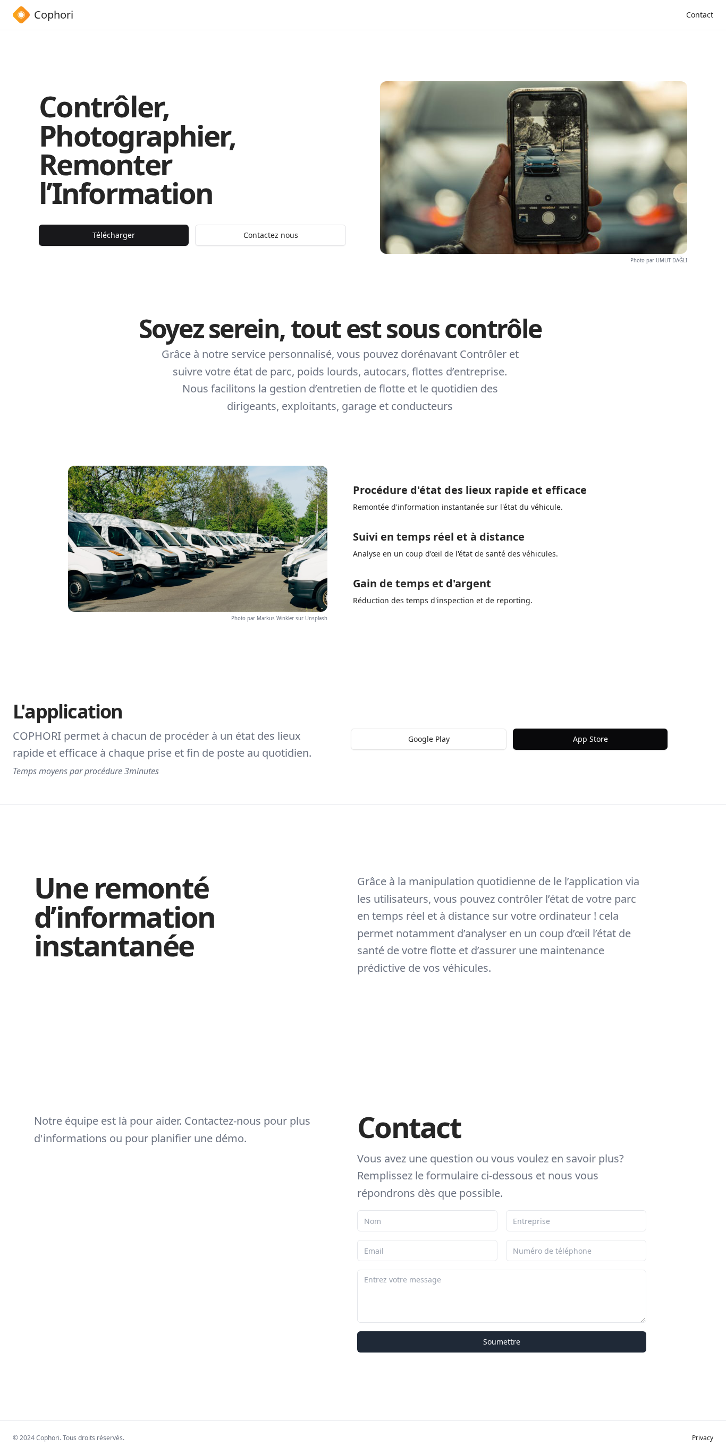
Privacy (702, 1438)
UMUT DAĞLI (671, 260)
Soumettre (501, 1342)
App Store (590, 739)
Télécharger (113, 235)
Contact (699, 15)
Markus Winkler (275, 618)
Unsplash (316, 618)
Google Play (429, 739)
